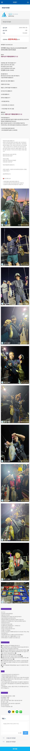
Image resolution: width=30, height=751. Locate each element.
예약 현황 (15, 749)
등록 (25, 733)
